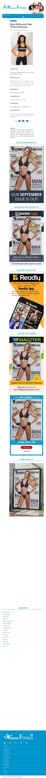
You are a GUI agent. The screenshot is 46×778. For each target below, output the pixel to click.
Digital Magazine (6, 750)
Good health (5, 630)
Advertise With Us (6, 748)
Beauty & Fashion (6, 612)
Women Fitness (15, 7)
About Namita (5, 767)
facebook (5, 743)
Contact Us (5, 773)
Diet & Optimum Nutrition (8, 621)
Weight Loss (5, 634)
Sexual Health (5, 637)
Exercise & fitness (6, 625)
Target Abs (5, 639)
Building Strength (6, 614)
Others (4, 646)
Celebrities (5, 619)
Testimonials (5, 771)
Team (4, 769)
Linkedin (16, 743)
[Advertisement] (26, 538)
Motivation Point (6, 632)
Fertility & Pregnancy (7, 628)
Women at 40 (5, 641)
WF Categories (6, 755)
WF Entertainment (6, 761)
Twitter (10, 743)
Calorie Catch (5, 616)
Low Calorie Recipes (7, 757)
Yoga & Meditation (6, 643)
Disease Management (7, 623)
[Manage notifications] (43, 775)
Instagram (27, 743)
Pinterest (21, 743)
